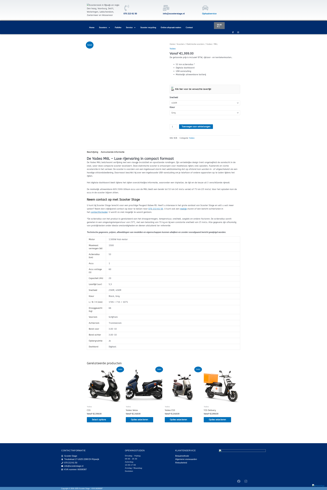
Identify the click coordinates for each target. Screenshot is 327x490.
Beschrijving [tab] (92, 152)
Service (129, 27)
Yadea (209, 44)
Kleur (172, 107)
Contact (189, 27)
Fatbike (118, 27)
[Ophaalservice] (205, 8)
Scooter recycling (148, 27)
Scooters (103, 27)
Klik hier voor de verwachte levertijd (193, 89)
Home (91, 27)
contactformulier (99, 212)
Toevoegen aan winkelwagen (196, 126)
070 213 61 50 (155, 209)
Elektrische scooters (195, 44)
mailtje (183, 209)
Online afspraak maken (171, 27)
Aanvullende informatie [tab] (112, 152)
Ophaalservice (209, 13)
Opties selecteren (139, 419)
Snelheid (174, 97)
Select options (99, 419)
